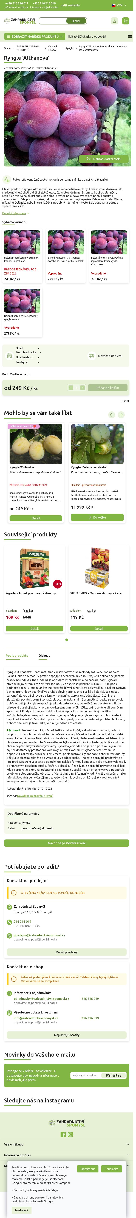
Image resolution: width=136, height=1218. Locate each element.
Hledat (76, 21)
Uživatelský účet (114, 21)
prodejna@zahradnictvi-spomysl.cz (39, 935)
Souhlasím (111, 1169)
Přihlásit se (113, 1075)
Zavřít (10, 401)
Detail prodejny (67, 952)
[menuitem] (34, 36)
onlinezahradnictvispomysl (63, 1134)
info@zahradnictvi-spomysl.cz (36, 1018)
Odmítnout (88, 1169)
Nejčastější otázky (67, 1035)
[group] (36, 473)
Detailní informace (14, 213)
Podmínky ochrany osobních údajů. (35, 1190)
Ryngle (25, 822)
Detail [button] (36, 518)
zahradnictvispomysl (70, 1134)
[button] (36, 506)
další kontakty (70, 5)
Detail (34, 628)
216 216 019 (22, 921)
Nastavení (21, 1210)
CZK (120, 5)
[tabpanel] (34, 589)
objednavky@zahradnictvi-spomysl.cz (41, 998)
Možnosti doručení (110, 355)
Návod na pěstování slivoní (35, 795)
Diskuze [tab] (44, 655)
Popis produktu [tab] (17, 655)
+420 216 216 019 (16, 3)
